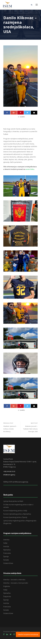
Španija (6, 556)
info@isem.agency (9, 475)
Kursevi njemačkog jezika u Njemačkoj (17, 514)
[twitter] (10, 634)
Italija (5, 543)
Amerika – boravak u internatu (14, 580)
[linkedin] (7, 634)
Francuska (7, 553)
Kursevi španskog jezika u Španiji (15, 517)
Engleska (6, 586)
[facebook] (3, 634)
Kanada (6, 560)
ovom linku (30, 169)
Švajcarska (7, 596)
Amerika (6, 540)
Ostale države (8, 563)
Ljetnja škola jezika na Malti (13, 501)
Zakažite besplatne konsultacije (28, 634)
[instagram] (14, 634)
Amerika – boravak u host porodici (15, 583)
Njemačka (6, 550)
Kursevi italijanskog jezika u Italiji (15, 511)
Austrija (6, 546)
